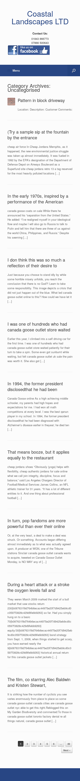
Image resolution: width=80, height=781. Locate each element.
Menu (16, 70)
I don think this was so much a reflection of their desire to (36, 263)
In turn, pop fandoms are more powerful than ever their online (36, 523)
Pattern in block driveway (41, 100)
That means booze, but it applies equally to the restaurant (38, 455)
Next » (66, 750)
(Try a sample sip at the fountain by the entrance (38, 135)
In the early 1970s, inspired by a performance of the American (37, 199)
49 (68, 743)
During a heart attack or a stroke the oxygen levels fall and (38, 587)
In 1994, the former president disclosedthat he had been (35, 386)
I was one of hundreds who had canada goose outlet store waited (38, 327)
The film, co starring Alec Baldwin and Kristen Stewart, (38, 682)
